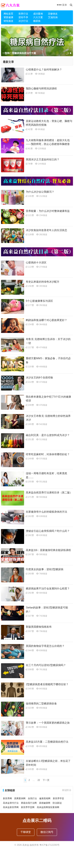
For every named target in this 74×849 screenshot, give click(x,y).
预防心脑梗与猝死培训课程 (41, 88)
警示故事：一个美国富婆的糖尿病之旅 (48, 722)
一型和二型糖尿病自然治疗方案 (19, 53)
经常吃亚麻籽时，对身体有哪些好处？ (48, 454)
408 (43, 366)
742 (43, 616)
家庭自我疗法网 (29, 803)
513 (43, 439)
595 (43, 554)
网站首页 (8, 13)
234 (43, 215)
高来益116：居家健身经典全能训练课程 (48, 550)
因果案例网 (19, 798)
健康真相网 (44, 798)
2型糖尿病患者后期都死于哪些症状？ (47, 684)
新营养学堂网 (27, 807)
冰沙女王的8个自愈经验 (39, 377)
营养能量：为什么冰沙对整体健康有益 (48, 210)
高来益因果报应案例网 (48, 807)
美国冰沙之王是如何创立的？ (42, 159)
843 (43, 688)
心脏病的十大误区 (36, 262)
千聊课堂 (25, 831)
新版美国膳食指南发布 (39, 626)
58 (41, 93)
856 (43, 708)
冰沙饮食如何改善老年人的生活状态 (46, 230)
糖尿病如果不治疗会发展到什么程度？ (48, 588)
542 (43, 424)
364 (43, 324)
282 (43, 234)
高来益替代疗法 (11, 803)
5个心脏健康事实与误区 (39, 300)
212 (43, 196)
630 (43, 535)
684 (43, 593)
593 (43, 497)
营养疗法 (23, 13)
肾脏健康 (8, 17)
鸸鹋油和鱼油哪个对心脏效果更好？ (46, 320)
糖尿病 (36, 21)
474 (43, 347)
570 (43, 458)
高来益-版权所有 (30, 845)
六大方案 (38, 17)
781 (43, 669)
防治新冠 (57, 803)
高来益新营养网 (11, 807)
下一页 (46, 780)
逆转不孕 (23, 17)
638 (43, 516)
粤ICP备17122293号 (49, 845)
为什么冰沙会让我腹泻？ (40, 191)
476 (43, 405)
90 (41, 129)
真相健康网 (44, 803)
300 (43, 286)
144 (42, 164)
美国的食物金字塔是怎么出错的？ (45, 645)
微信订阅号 (46, 831)
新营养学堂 (58, 798)
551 (43, 481)
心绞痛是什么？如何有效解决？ (44, 69)
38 (41, 74)
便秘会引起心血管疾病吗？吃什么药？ (48, 530)
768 (43, 573)
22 (39, 780)
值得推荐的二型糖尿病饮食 (41, 703)
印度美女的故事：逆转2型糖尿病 (44, 569)
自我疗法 (32, 798)
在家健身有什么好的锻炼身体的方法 (46, 511)
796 (43, 631)
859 (43, 769)
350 (43, 305)
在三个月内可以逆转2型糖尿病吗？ (46, 665)
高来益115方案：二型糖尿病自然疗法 (47, 741)
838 (43, 650)
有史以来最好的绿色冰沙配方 (42, 281)
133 (42, 148)
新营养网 (7, 798)
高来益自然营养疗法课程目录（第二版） (49, 492)
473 (43, 382)
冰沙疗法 (23, 21)
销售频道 (8, 21)
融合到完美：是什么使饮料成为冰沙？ (48, 435)
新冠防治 (66, 790)
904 (43, 727)
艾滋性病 (53, 17)
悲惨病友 (53, 13)
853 (43, 746)
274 (43, 267)
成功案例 (38, 13)
